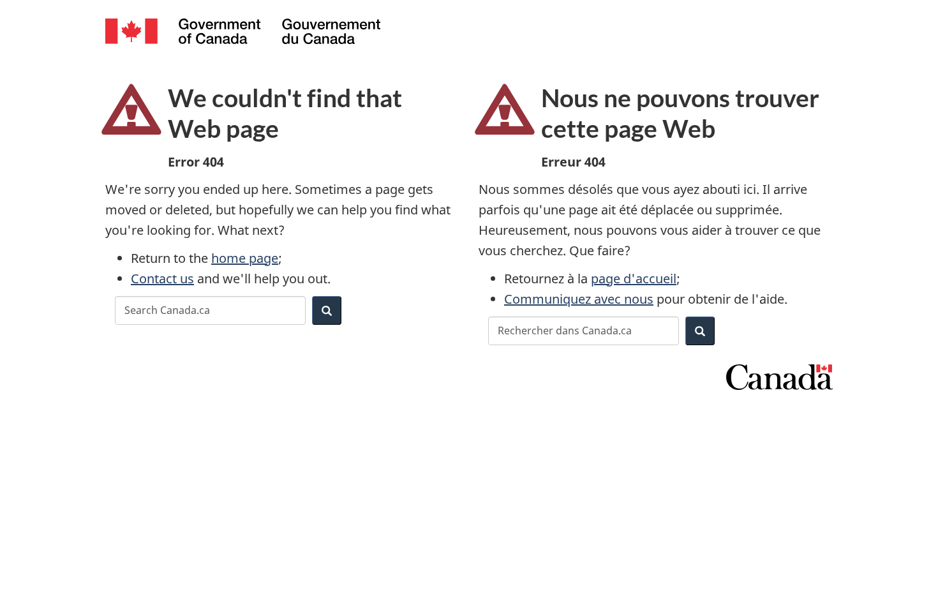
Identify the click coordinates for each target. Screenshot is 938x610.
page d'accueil (633, 278)
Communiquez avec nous (578, 299)
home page (244, 258)
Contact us (162, 278)
